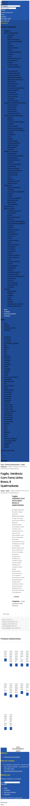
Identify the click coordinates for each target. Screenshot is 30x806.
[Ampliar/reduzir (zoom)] (6, 802)
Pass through (11, 86)
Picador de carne (13, 274)
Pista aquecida (12, 147)
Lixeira (9, 297)
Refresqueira (11, 92)
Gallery (6, 373)
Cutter (9, 56)
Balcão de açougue (13, 217)
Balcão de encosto (13, 39)
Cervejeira (10, 190)
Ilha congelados (12, 266)
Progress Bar (8, 413)
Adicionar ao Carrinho (11, 667)
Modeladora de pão (13, 272)
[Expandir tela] (4, 802)
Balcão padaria (12, 158)
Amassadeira (11, 213)
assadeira (7, 31)
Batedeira (10, 225)
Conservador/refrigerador (16, 192)
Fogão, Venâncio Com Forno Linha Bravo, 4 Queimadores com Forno (24, 496)
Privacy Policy (8, 407)
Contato (7, 362)
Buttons (6, 347)
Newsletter (7, 398)
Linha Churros (11, 107)
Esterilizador (11, 134)
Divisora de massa (13, 168)
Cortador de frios (13, 240)
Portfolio (7, 402)
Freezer (9, 196)
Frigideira (10, 295)
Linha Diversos (12, 109)
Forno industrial (12, 71)
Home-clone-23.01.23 (11, 377)
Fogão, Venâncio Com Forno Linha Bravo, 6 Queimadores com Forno (21, 496)
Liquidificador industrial (14, 77)
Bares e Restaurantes (11, 33)
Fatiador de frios (12, 173)
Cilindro (9, 50)
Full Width (7, 371)
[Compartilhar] (3, 802)
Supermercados (9, 209)
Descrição (6, 614)
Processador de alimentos (15, 88)
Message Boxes (9, 390)
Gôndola (10, 264)
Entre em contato (10, 314)
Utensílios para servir (14, 306)
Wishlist (6, 445)
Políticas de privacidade (12, 757)
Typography (8, 443)
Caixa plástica (11, 291)
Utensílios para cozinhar (15, 304)
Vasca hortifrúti (12, 285)
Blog (5, 345)
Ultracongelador (12, 204)
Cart (5, 350)
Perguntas (7, 400)
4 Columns (7, 341)
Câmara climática (13, 230)
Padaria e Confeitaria (11, 151)
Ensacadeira (11, 251)
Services (7, 424)
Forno (9, 177)
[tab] (6, 614)
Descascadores (12, 60)
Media (6, 388)
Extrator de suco (12, 65)
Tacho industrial (12, 94)
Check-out (10, 236)
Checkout (7, 356)
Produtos (7, 312)
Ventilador (10, 98)
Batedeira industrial (13, 160)
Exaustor (10, 63)
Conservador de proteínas (16, 130)
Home (6, 375)
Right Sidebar (8, 415)
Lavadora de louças (13, 75)
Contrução (7, 364)
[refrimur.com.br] (4, 2)
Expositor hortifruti (13, 255)
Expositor (10, 194)
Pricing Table (8, 405)
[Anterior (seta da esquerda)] (1, 804)
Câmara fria (11, 232)
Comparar (5, 665)
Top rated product (10, 441)
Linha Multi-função (13, 113)
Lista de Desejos (9, 381)
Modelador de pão (13, 181)
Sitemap (7, 432)
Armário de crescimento (15, 156)
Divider (6, 366)
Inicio (5, 309)
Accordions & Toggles (11, 343)
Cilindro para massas (14, 164)
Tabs (5, 436)
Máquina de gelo (12, 84)
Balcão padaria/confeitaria (16, 223)
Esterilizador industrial (14, 170)
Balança (10, 37)
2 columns (7, 337)
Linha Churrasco (12, 105)
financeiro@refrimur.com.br (13, 771)
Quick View (5, 662)
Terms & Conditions (10, 438)
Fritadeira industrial (13, 73)
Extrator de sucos (13, 257)
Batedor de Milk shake (14, 41)
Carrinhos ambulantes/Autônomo (15, 103)
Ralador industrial (13, 90)
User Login (10, 450)
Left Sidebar (8, 379)
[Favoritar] (11, 673)
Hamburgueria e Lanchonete (13, 115)
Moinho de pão (12, 183)
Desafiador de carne (14, 58)
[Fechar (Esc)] (1, 802)
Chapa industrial (12, 48)
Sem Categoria (9, 206)
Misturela (10, 179)
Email (2, 782)
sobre (6, 434)
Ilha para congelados (14, 198)
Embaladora (11, 247)
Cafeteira (10, 46)
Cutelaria (10, 293)
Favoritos (7, 316)
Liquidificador (11, 268)
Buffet (9, 43)
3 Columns (7, 339)
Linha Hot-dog (12, 111)
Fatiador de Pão (12, 175)
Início (2, 464)
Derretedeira (11, 166)
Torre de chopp (12, 96)
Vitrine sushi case (13, 101)
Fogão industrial (12, 69)
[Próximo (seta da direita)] (3, 804)
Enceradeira (11, 249)
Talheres (10, 302)
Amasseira (10, 35)
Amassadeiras (12, 154)
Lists (5, 383)
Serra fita (10, 281)
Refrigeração (8, 185)
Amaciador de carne (14, 211)
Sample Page (8, 417)
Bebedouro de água (13, 187)
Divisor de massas (13, 245)
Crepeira (10, 54)
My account (8, 392)
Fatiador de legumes (14, 67)
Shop (5, 426)
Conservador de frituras (15, 128)
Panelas (9, 300)
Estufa (9, 137)
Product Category (10, 411)
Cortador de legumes (14, 52)
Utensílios (7, 289)
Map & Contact (9, 386)
